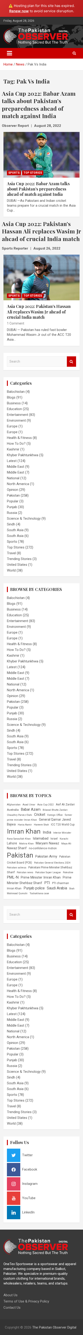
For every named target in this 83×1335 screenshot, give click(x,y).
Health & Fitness (19, 438)
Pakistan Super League (48, 872)
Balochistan (16, 392)
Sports (14, 172)
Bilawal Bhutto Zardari (55, 809)
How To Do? (16, 443)
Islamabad (40, 838)
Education (14, 409)
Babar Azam (31, 809)
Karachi (64, 838)
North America (18, 484)
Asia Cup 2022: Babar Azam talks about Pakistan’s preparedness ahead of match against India (38, 189)
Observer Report (15, 126)
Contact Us (12, 1307)
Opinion (12, 490)
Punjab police (34, 888)
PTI (47, 883)
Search (71, 361)
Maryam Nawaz (47, 843)
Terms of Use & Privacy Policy (26, 1301)
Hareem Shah (41, 824)
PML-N (13, 877)
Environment (16, 420)
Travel (11, 553)
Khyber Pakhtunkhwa (22, 455)
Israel (54, 838)
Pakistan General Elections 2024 (52, 862)
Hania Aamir (25, 824)
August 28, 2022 (47, 126)
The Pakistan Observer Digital (54, 1327)
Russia (12, 513)
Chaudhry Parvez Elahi (19, 815)
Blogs (11, 397)
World (11, 570)
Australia (13, 809)
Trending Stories (19, 559)
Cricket (39, 814)
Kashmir (13, 449)
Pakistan (13, 495)
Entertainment (17, 415)
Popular (12, 501)
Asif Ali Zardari (65, 804)
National (13, 478)
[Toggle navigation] (9, 53)
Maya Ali (66, 843)
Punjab (12, 507)
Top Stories (33, 172)
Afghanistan (14, 804)
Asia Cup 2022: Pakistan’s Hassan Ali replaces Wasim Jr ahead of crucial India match (39, 312)
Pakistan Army (46, 856)
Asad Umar (29, 804)
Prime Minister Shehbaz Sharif (39, 880)
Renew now (19, 11)
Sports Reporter (15, 248)
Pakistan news (25, 872)
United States (17, 565)
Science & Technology (24, 518)
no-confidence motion (43, 848)
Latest (12, 461)
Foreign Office (55, 815)
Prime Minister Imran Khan (41, 877)
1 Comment (15, 323)
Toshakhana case (39, 893)
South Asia (15, 530)
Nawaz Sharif (17, 848)
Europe (12, 426)
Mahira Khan (26, 843)
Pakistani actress (16, 867)
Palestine (68, 872)
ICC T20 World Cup (63, 824)
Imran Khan (24, 831)
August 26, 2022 (46, 248)
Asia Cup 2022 (45, 804)
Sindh (11, 524)
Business (14, 403)
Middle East (15, 467)
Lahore (12, 843)
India (47, 832)
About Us (10, 1295)
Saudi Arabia (57, 888)
